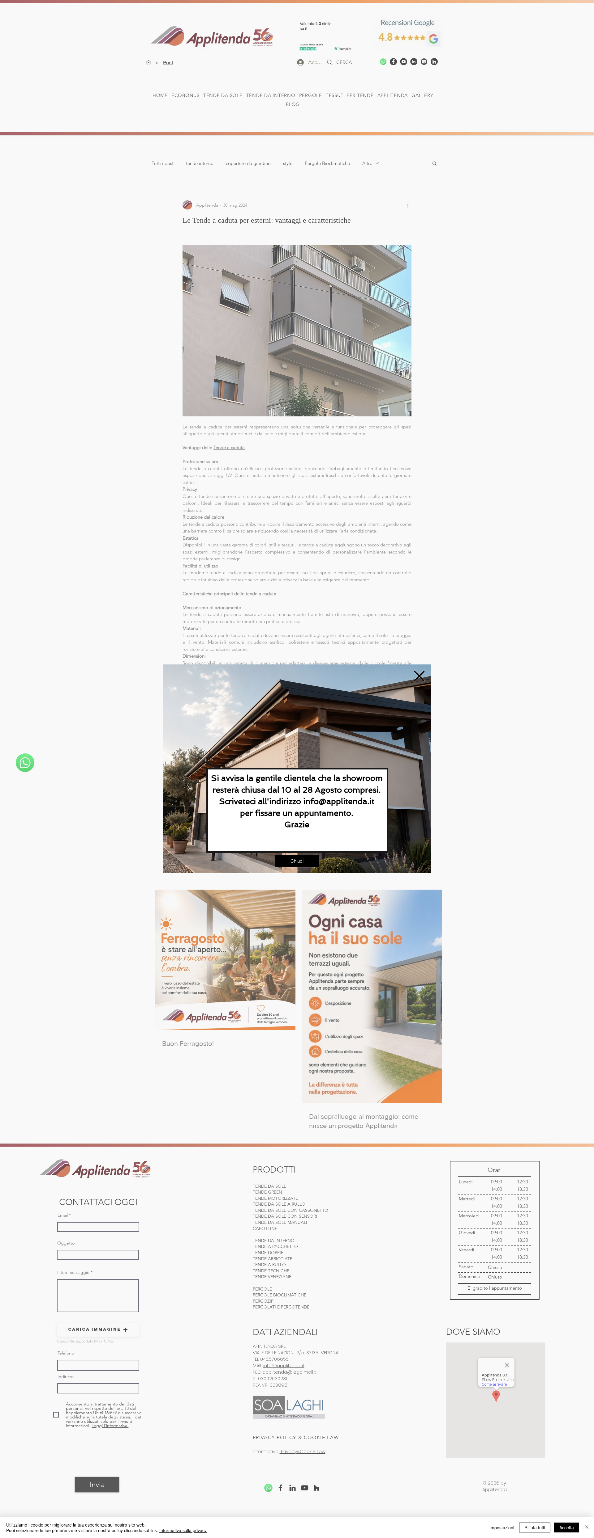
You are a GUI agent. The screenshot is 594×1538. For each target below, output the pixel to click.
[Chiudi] (586, 1527)
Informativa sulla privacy (183, 1530)
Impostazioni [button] (501, 1527)
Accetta (566, 1527)
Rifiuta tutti (534, 1527)
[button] (419, 676)
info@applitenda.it (338, 801)
